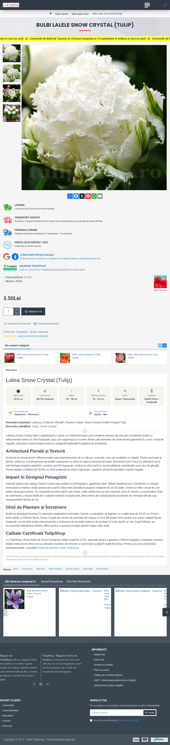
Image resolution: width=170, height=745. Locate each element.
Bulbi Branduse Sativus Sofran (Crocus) (37, 592)
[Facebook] (34, 684)
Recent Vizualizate (52, 581)
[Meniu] (147, 5)
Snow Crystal (27, 569)
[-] (16, 313)
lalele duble (88, 569)
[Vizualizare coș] (165, 5)
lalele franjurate (55, 569)
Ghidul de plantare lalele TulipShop (58, 547)
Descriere (11, 370)
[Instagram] (40, 684)
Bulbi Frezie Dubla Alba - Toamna (106, 597)
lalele (15, 569)
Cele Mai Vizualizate (78, 581)
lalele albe (40, 569)
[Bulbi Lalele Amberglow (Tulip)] (65, 358)
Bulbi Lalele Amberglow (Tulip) (86, 354)
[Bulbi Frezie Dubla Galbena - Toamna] (139, 612)
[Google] (47, 684)
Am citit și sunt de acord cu (115, 720)
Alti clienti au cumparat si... (21, 581)
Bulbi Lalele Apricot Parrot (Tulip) (143, 354)
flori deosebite (102, 569)
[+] (16, 310)
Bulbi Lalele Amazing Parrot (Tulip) (33, 354)
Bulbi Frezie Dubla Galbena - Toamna (164, 597)
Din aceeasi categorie (17, 345)
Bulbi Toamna (61, 13)
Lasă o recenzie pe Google (26, 336)
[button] (12, 46)
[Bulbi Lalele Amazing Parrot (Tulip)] (9, 358)
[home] (50, 13)
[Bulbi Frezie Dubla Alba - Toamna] (81, 610)
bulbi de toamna (72, 569)
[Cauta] (156, 5)
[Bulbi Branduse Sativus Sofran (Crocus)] (14, 599)
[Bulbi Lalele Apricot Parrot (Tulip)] (121, 358)
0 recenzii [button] (21, 331)
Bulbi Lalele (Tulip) (80, 13)
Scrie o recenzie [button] (39, 331)
